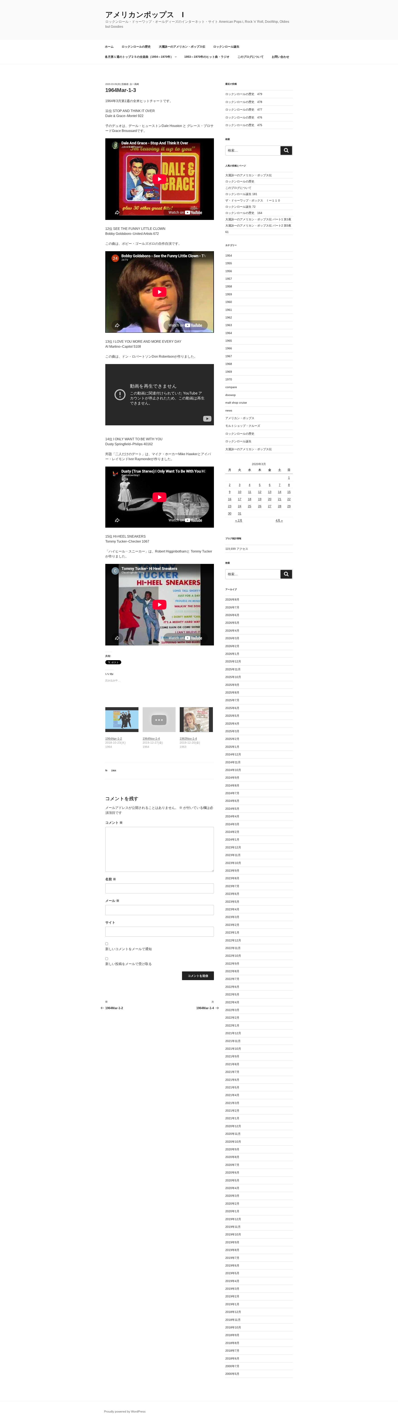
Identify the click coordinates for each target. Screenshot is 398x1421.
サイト (110, 922)
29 (289, 506)
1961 (228, 309)
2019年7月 (232, 1257)
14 (279, 491)
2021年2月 (232, 1110)
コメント (114, 822)
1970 (228, 379)
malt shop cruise (236, 402)
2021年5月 (232, 1087)
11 (249, 491)
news (228, 410)
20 (269, 499)
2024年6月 (232, 800)
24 (239, 506)
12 (259, 491)
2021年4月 (232, 1095)
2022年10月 (233, 955)
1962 (228, 317)
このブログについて (251, 56)
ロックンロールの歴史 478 (243, 102)
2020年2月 (232, 1203)
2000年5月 (232, 1373)
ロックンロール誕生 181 (241, 194)
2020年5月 (232, 1180)
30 (229, 513)
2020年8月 (232, 1157)
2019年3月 (232, 1288)
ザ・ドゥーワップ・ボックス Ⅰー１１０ (252, 200)
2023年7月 (232, 886)
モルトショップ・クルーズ (242, 425)
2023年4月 (232, 909)
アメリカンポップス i (144, 14)
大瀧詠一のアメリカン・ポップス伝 (182, 46)
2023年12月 (233, 847)
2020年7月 (232, 1164)
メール (112, 900)
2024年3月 (232, 824)
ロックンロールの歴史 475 (243, 125)
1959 (228, 294)
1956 (228, 271)
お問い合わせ (280, 56)
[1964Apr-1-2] (121, 719)
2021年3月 (232, 1103)
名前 (110, 879)
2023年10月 (233, 863)
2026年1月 (232, 653)
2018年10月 (233, 1327)
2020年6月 (232, 1172)
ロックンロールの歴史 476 (243, 117)
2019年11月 (233, 1226)
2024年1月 (232, 839)
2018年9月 (232, 1335)
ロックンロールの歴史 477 (243, 109)
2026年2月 (232, 646)
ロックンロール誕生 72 (240, 206)
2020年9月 (232, 1149)
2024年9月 (232, 777)
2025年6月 (232, 708)
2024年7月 (232, 793)
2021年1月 (232, 1118)
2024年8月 (232, 785)
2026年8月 (232, 599)
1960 (228, 302)
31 (239, 513)
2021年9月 (232, 1056)
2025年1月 (232, 746)
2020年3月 (232, 1195)
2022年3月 (232, 1010)
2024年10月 (233, 770)
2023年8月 (232, 878)
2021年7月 (232, 1072)
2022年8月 (232, 971)
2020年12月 (233, 1126)
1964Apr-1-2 (113, 738)
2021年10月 (233, 1048)
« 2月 (238, 520)
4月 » (279, 520)
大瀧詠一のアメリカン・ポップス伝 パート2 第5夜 (258, 225)
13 (269, 491)
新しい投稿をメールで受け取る (128, 964)
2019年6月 (232, 1265)
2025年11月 (233, 669)
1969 (228, 371)
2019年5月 (232, 1273)
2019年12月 (233, 1219)
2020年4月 (232, 1188)
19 (259, 499)
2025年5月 (232, 715)
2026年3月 (232, 638)
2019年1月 (232, 1304)
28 (279, 506)
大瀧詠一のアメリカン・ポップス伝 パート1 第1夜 (258, 219)
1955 (228, 263)
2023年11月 (233, 855)
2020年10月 (233, 1141)
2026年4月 (232, 630)
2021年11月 (233, 1041)
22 (289, 499)
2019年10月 (233, 1234)
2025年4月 (232, 723)
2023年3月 (232, 917)
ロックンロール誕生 (226, 46)
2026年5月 (232, 622)
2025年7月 (232, 700)
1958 (228, 286)
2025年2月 (232, 739)
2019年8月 (232, 1250)
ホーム (109, 46)
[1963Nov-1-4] (196, 719)
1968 (228, 364)
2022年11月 (233, 948)
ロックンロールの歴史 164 (243, 213)
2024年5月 (232, 808)
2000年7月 (232, 1366)
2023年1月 (232, 932)
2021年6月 (232, 1079)
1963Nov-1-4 (188, 738)
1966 (228, 348)
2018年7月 (232, 1350)
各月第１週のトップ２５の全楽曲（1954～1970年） (139, 56)
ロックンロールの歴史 (136, 46)
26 (259, 506)
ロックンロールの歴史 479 (243, 94)
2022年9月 (232, 963)
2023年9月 (232, 870)
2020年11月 (233, 1133)
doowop (230, 395)
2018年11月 (233, 1319)
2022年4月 (232, 1002)
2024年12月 (233, 754)
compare (231, 387)
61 (227, 232)
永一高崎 (134, 84)
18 (249, 499)
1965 (228, 340)
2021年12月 (233, 1033)
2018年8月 (232, 1343)
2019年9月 (232, 1242)
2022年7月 (232, 979)
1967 (228, 356)
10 (239, 491)
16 (229, 499)
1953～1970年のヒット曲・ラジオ (206, 56)
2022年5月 (232, 994)
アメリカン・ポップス (239, 418)
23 (229, 506)
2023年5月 (232, 901)
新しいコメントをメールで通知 (128, 949)
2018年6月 (232, 1358)
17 (239, 499)
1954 (228, 255)
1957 (228, 278)
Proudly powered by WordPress (125, 1411)
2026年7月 (232, 607)
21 (279, 499)
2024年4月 (232, 816)
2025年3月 (232, 731)
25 (249, 506)
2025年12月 (233, 661)
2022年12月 (233, 940)
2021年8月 (232, 1064)
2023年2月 (232, 924)
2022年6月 (232, 986)
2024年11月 (233, 762)
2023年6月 (232, 893)
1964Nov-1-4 (151, 738)
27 (269, 506)
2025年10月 (233, 677)
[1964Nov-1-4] (159, 719)
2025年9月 (232, 684)
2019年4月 (232, 1281)
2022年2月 (232, 1017)
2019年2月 (232, 1296)
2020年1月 (232, 1211)
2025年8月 (232, 692)
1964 (113, 770)
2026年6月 (232, 615)
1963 (228, 325)
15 (289, 491)
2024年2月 (232, 832)
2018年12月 (233, 1312)
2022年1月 (232, 1025)
